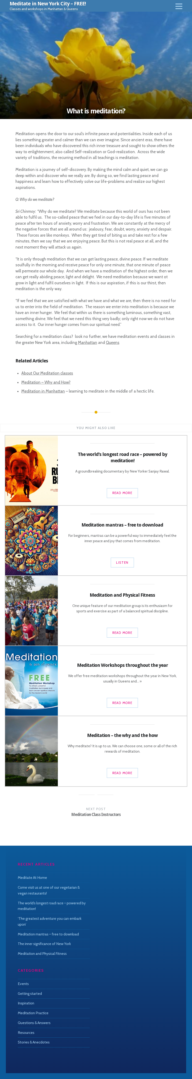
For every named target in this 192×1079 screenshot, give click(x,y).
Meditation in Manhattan (43, 391)
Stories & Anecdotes (34, 1042)
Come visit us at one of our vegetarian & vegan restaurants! (49, 890)
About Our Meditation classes (47, 373)
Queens (112, 342)
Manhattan (87, 342)
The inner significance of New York (44, 944)
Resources (26, 1032)
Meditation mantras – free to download (48, 934)
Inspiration (26, 1003)
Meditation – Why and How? (45, 382)
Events (23, 984)
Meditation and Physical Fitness (42, 953)
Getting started (30, 993)
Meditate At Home (32, 877)
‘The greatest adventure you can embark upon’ (49, 921)
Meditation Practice (33, 1013)
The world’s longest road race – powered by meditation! (52, 906)
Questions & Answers (34, 1023)
